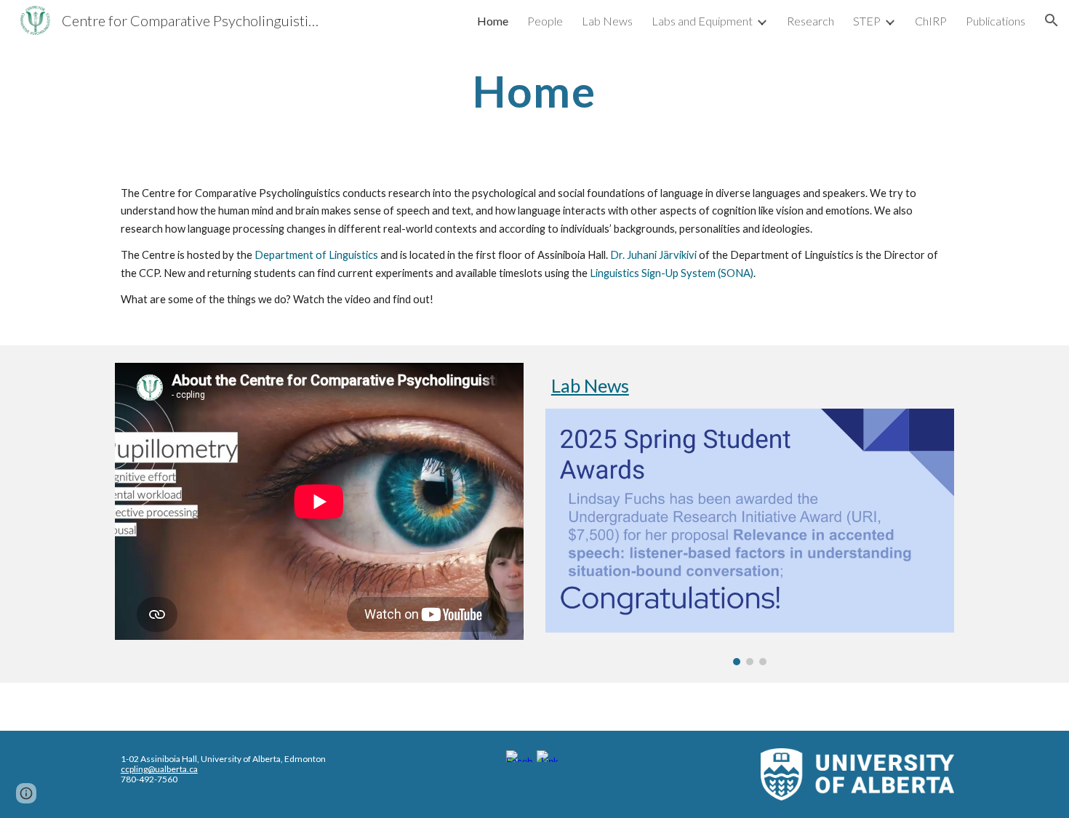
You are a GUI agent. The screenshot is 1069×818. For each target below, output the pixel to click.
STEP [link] (867, 21)
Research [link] (810, 21)
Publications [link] (995, 21)
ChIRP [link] (931, 21)
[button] (1051, 20)
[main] (534, 91)
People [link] (545, 21)
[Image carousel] (749, 537)
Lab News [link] (607, 21)
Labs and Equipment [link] (702, 21)
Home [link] (492, 21)
